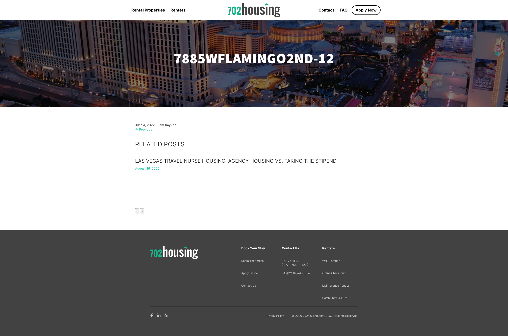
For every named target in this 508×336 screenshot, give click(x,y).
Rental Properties (148, 10)
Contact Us (248, 285)
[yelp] (166, 315)
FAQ (344, 10)
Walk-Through (331, 260)
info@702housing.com (296, 273)
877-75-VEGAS (295, 262)
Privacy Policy (275, 315)
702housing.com (313, 315)
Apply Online (249, 273)
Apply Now (366, 10)
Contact (326, 10)
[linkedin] (159, 315)
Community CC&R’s (334, 298)
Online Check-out (333, 273)
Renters (178, 10)
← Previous (143, 129)
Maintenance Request (336, 285)
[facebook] (151, 315)
